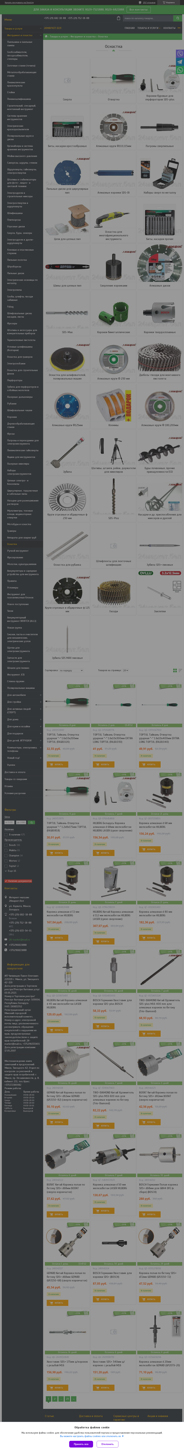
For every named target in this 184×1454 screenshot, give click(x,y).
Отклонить (107, 1444)
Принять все (81, 1444)
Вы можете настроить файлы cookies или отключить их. (91, 1436)
